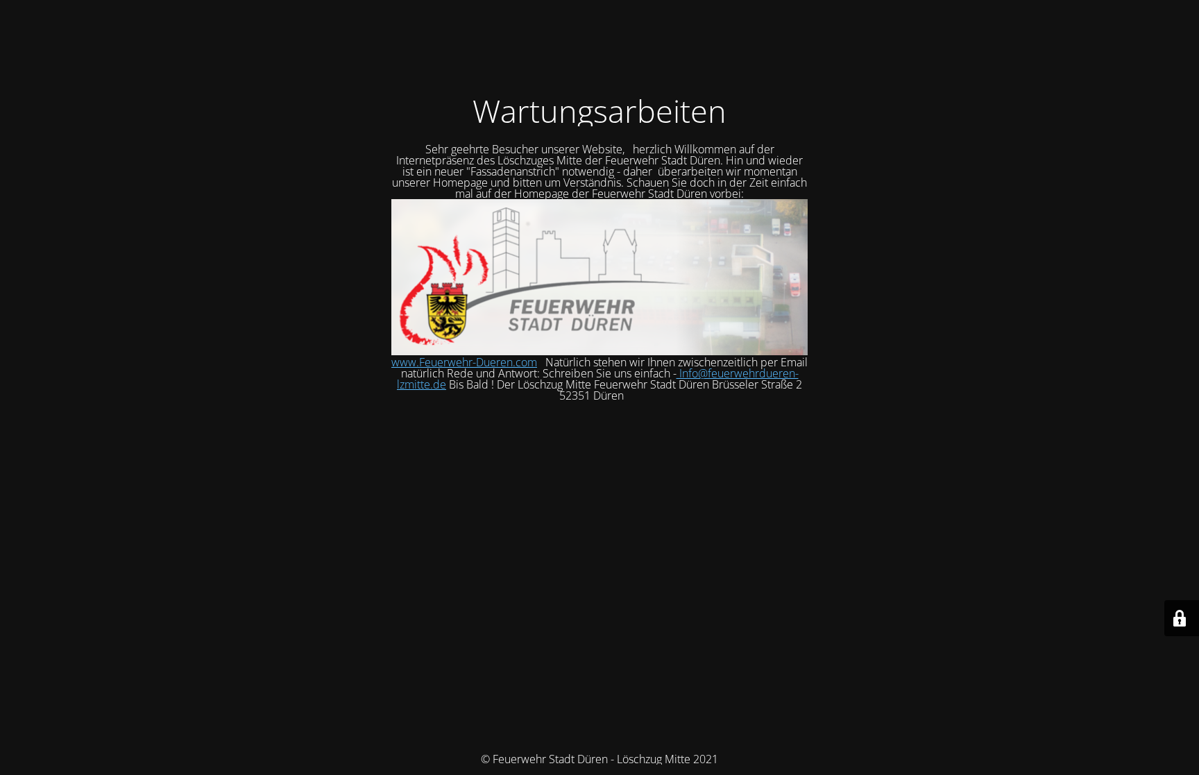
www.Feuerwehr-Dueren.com (464, 362)
